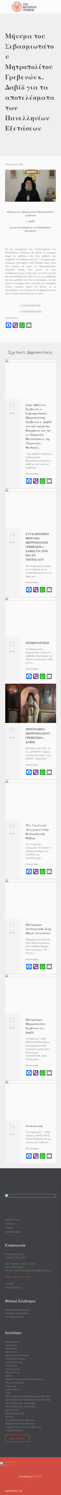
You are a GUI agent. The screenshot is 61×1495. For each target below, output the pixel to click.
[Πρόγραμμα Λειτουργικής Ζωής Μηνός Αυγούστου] (30, 898)
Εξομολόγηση (12, 1351)
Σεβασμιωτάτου (13, 1389)
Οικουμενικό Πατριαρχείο (17, 1310)
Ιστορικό (9, 1223)
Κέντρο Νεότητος (14, 1287)
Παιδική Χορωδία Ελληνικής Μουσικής (24, 1379)
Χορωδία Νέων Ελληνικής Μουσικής (23, 1427)
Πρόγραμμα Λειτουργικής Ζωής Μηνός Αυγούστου (39, 928)
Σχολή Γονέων (12, 1409)
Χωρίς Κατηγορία (13, 1430)
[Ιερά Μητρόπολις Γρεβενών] (32, 7)
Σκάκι (8, 1392)
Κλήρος (9, 1227)
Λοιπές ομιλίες (12, 1369)
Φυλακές (9, 1283)
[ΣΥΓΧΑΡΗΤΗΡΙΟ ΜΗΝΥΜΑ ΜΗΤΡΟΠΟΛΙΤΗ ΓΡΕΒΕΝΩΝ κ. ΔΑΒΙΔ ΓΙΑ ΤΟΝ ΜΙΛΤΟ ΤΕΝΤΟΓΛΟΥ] (30, 508)
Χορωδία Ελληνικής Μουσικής (20, 1420)
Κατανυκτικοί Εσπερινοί (17, 1355)
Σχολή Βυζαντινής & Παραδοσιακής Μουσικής (27, 1396)
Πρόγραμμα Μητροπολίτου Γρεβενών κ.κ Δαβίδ (36, 1025)
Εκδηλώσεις (11, 1348)
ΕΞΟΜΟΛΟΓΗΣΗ (37, 643)
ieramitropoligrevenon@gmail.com (32, 1270)
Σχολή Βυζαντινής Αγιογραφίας (20, 1403)
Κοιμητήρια (11, 1365)
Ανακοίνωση (34, 1126)
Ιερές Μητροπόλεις (14, 1316)
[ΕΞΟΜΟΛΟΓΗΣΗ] (30, 616)
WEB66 (37, 1476)
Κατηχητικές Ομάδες (15, 1358)
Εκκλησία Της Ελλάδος (16, 1313)
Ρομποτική (10, 1386)
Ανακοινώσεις (12, 1341)
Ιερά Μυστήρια (12, 1231)
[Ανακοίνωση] (30, 1100)
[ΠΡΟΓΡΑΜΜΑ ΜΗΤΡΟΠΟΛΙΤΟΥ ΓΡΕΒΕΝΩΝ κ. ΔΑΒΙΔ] (30, 703)
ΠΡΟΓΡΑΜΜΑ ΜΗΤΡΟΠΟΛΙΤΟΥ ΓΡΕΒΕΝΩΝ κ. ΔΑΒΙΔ (38, 735)
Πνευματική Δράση (14, 1382)
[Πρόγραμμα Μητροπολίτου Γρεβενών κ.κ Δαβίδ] (30, 993)
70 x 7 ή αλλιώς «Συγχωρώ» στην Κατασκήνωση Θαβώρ (37, 831)
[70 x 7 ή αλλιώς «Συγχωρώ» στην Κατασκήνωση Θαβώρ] (30, 799)
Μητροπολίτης (12, 1219)
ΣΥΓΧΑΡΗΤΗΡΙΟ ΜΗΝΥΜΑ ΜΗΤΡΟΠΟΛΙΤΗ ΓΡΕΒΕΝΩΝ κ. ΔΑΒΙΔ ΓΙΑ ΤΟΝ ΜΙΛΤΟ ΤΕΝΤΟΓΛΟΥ (37, 547)
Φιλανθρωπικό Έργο (15, 1413)
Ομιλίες (9, 1375)
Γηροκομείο (11, 1345)
